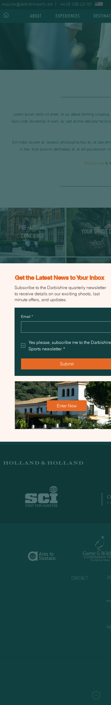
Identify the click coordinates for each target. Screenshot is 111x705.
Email (27, 316)
